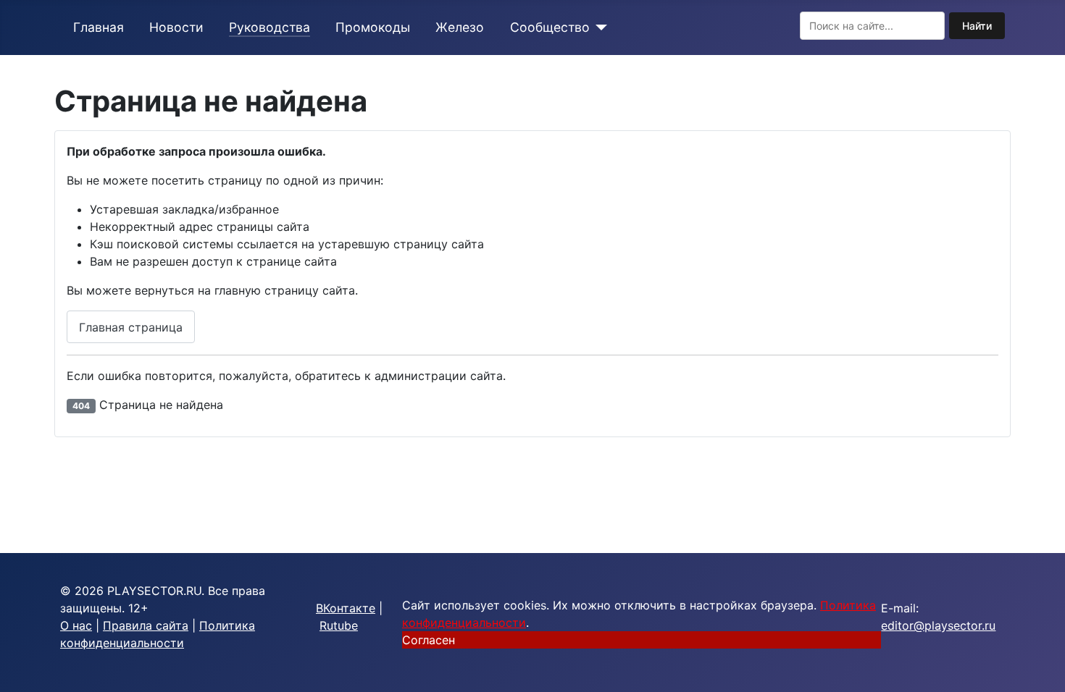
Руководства (269, 27)
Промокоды (372, 27)
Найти (977, 26)
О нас (76, 625)
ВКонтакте (345, 608)
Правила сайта (145, 625)
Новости (176, 27)
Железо (459, 27)
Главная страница (131, 327)
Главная (98, 27)
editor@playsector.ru (938, 625)
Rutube (339, 625)
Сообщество (550, 27)
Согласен (428, 640)
